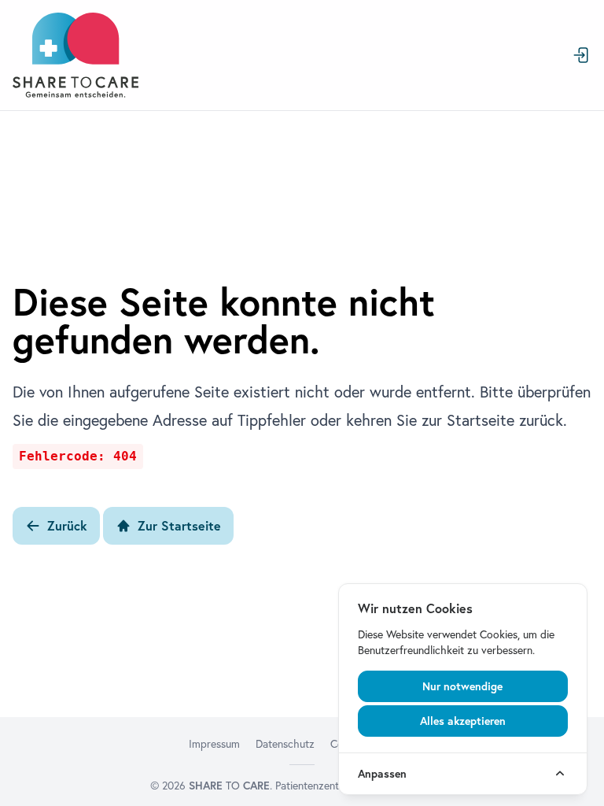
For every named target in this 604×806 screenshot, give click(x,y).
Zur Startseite (179, 526)
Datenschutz (285, 744)
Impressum (214, 744)
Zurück (67, 526)
